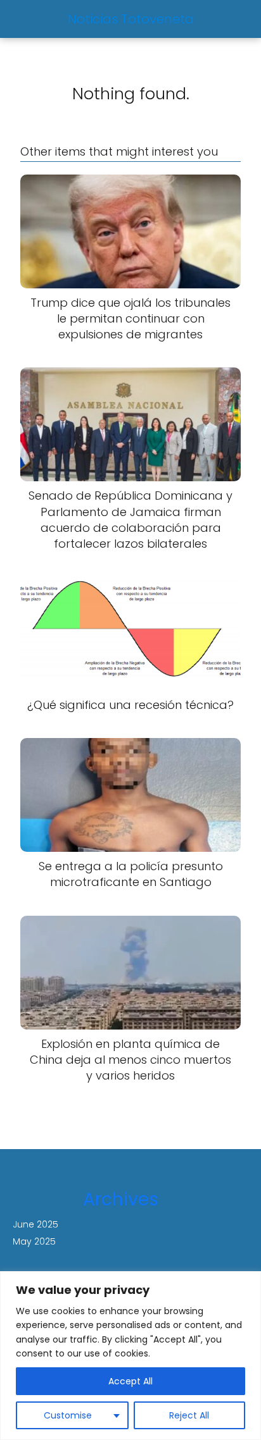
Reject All (189, 1415)
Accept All (130, 1381)
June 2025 (35, 1224)
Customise (68, 1415)
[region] (130, 1355)
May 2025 (34, 1241)
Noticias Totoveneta (131, 19)
